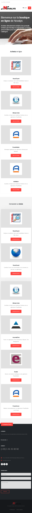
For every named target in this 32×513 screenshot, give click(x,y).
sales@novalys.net (7, 460)
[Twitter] (4, 464)
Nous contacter (20, 509)
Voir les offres (16, 86)
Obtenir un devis (16, 239)
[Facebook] (2, 464)
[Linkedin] (7, 464)
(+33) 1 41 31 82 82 (10, 449)
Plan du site (12, 509)
